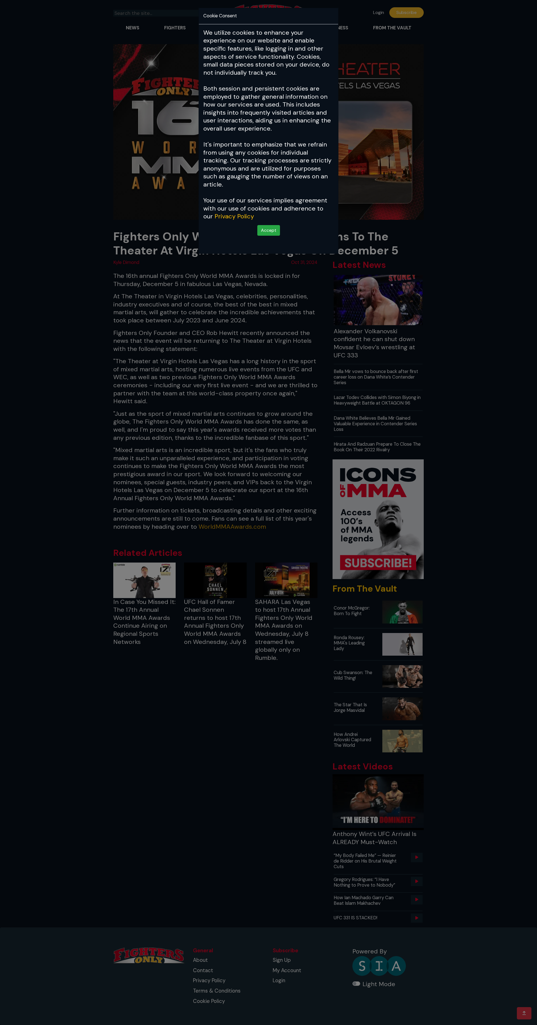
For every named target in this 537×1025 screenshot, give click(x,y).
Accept (268, 230)
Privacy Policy (234, 216)
